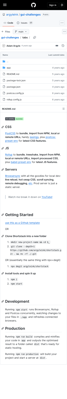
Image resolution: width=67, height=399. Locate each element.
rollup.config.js (14, 99)
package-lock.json (16, 80)
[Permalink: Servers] (3, 169)
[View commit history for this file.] (63, 45)
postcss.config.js (15, 93)
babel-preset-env (21, 162)
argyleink (12, 14)
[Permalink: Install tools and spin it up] (3, 273)
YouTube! (47, 196)
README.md (13, 74)
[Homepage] (33, 4)
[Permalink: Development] (3, 301)
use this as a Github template (22, 222)
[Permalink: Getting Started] (3, 214)
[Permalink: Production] (3, 328)
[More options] (64, 31)
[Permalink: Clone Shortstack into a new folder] (3, 236)
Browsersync (12, 175)
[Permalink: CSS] (3, 127)
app (9, 67)
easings (34, 137)
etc (30, 183)
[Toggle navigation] (4, 4)
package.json (13, 86)
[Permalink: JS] (3, 148)
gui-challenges (30, 14)
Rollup (8, 154)
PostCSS (10, 133)
